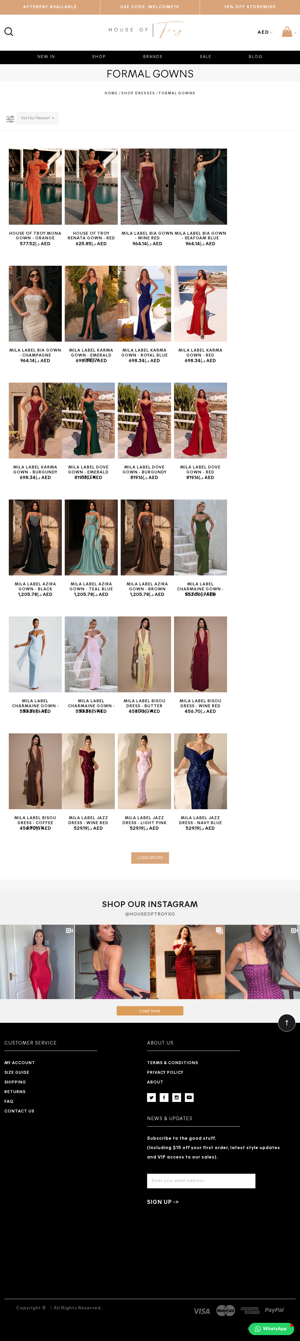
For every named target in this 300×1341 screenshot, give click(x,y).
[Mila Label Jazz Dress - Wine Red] (88, 771)
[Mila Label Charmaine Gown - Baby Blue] (35, 654)
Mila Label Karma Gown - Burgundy (35, 470)
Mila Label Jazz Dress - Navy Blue (200, 820)
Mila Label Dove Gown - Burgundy (144, 470)
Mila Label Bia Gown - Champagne (35, 353)
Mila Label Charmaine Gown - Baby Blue (35, 706)
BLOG (255, 57)
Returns (14, 1092)
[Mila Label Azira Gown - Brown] (147, 537)
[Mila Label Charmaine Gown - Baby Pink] (91, 654)
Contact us (19, 1111)
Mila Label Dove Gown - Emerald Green (88, 472)
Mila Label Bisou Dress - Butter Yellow (145, 706)
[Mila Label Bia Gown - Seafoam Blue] (200, 186)
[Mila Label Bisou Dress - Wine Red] (200, 654)
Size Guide (16, 1073)
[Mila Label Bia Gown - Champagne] (35, 304)
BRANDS (153, 57)
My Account (19, 1063)
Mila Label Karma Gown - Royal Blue (144, 353)
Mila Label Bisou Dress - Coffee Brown (35, 823)
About (155, 1082)
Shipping (15, 1082)
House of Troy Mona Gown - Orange (35, 236)
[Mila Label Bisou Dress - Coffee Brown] (35, 771)
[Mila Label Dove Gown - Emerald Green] (88, 421)
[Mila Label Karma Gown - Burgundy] (35, 421)
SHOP (99, 57)
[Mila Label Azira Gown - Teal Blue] (91, 537)
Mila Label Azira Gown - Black (35, 587)
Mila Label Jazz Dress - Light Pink (144, 820)
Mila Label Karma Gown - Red (200, 353)
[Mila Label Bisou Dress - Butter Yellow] (144, 654)
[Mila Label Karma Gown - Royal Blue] (144, 304)
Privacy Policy (165, 1073)
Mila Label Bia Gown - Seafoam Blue (200, 236)
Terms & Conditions (172, 1063)
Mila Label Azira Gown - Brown (147, 587)
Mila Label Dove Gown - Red (200, 470)
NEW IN (46, 57)
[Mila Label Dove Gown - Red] (200, 421)
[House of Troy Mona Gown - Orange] (35, 186)
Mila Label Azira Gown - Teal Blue (91, 587)
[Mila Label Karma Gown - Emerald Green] (91, 304)
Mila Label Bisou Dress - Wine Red (200, 703)
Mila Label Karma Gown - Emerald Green (91, 355)
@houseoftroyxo (150, 914)
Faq (8, 1102)
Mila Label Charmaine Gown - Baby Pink (91, 706)
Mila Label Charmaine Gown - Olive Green (200, 589)
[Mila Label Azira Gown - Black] (35, 537)
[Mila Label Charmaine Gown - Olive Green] (200, 537)
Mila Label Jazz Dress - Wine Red (88, 820)
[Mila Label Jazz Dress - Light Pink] (144, 771)
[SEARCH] (8, 28)
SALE (206, 57)
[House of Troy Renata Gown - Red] (91, 186)
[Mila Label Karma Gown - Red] (200, 304)
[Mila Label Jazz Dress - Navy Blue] (200, 771)
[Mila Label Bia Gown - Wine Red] (147, 186)
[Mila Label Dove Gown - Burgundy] (144, 421)
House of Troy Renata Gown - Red (91, 236)
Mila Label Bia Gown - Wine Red (147, 236)
